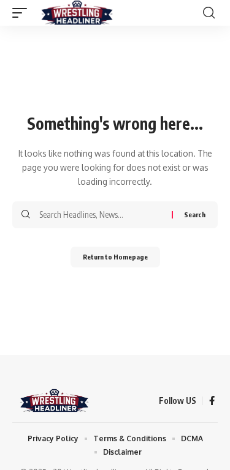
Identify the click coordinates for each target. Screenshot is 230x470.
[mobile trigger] (22, 13)
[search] (209, 13)
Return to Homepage (115, 257)
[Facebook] (212, 401)
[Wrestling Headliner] (77, 13)
